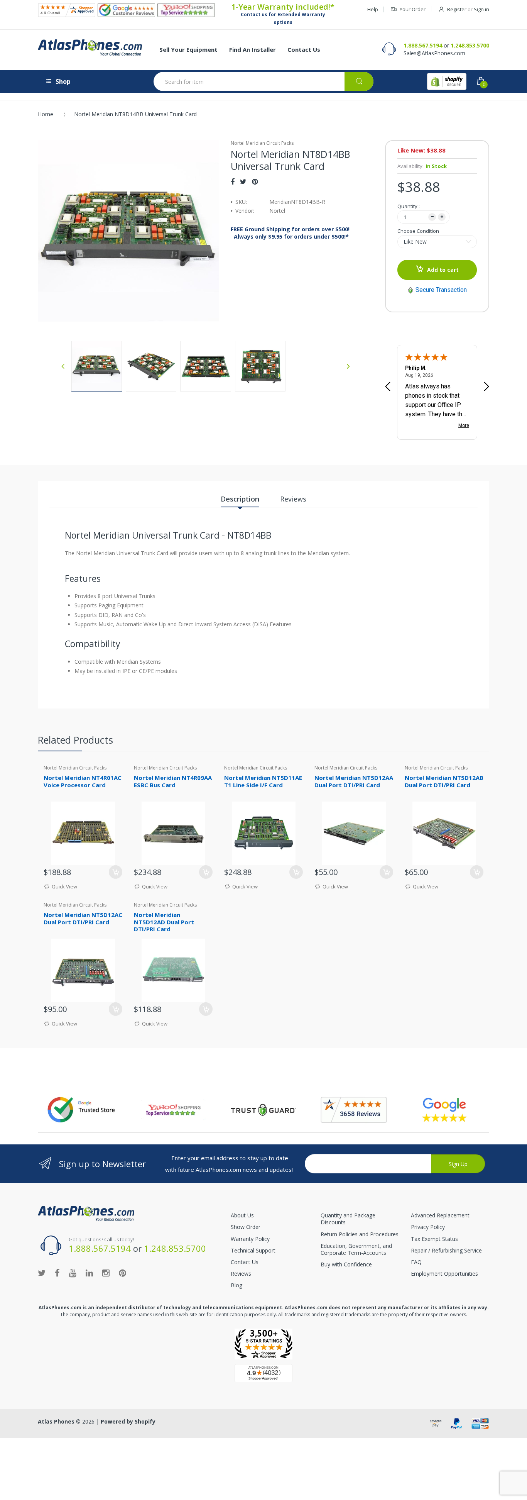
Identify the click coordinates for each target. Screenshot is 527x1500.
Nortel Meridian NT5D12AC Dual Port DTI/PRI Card (83, 918)
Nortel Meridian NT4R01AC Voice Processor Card (83, 781)
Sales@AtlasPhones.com (434, 53)
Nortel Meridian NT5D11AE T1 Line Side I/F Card (263, 781)
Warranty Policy (250, 1238)
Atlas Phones (56, 1421)
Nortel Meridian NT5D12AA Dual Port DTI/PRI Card (353, 781)
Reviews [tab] (293, 498)
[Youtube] (72, 1272)
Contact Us (244, 1262)
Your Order (413, 9)
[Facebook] (233, 181)
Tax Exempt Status (434, 1238)
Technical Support (253, 1250)
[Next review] (486, 387)
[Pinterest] (255, 181)
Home (45, 114)
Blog (236, 1285)
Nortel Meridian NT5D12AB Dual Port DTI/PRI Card (444, 781)
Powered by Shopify (128, 1421)
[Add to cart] (115, 872)
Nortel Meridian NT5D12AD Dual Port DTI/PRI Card (164, 922)
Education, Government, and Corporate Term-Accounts (356, 1249)
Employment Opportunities (444, 1273)
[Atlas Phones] (90, 47)
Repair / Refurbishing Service (446, 1250)
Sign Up (458, 1164)
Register (456, 9)
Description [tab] (240, 498)
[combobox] (263, 81)
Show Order (245, 1227)
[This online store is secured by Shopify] (446, 81)
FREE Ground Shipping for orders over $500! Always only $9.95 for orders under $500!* (290, 233)
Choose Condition (418, 230)
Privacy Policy (428, 1227)
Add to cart (443, 269)
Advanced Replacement (440, 1215)
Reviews (241, 1273)
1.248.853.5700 (470, 45)
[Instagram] (106, 1272)
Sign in (481, 9)
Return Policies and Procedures (360, 1234)
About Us (242, 1215)
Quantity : (408, 206)
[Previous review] (387, 387)
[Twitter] (243, 181)
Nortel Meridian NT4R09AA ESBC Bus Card (173, 781)
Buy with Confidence (346, 1264)
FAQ (416, 1262)
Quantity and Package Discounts (348, 1219)
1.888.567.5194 (423, 45)
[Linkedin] (89, 1272)
